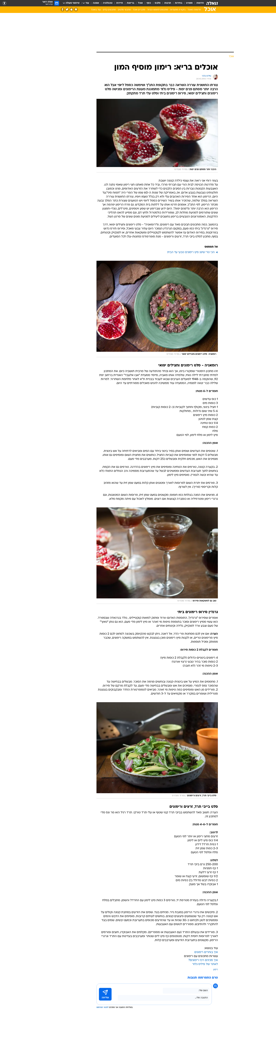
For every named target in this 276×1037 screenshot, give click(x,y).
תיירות (119, 3)
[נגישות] (4, 3)
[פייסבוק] (63, 9)
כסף (149, 3)
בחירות (178, 3)
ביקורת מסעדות (177, 10)
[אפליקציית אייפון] (71, 9)
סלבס (158, 3)
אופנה (96, 3)
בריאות (130, 3)
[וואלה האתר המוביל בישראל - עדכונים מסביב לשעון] (212, 3)
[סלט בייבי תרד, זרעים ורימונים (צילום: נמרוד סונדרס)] (157, 750)
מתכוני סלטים (124, 10)
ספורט (189, 3)
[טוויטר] (67, 9)
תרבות (167, 3)
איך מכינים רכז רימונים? (203, 960)
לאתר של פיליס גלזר (205, 964)
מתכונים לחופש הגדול (157, 10)
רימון (215, 970)
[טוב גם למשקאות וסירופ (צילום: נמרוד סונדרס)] (157, 555)
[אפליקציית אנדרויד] (76, 9)
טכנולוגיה (107, 3)
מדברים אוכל (139, 10)
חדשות (200, 3)
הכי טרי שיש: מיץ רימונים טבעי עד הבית (191, 252)
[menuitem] (198, 3)
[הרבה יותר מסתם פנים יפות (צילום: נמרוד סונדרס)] (157, 135)
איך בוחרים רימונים (206, 952)
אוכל (140, 3)
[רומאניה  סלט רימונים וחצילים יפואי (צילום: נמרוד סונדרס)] (157, 309)
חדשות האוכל (194, 10)
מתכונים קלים (109, 10)
